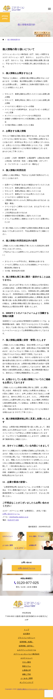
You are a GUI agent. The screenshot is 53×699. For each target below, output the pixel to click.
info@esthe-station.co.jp (18, 517)
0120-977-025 (13, 520)
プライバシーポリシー (26, 638)
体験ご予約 (26, 674)
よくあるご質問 (26, 678)
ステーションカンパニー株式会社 (26, 654)
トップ (26, 630)
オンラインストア (26, 682)
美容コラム (26, 666)
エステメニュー (26, 658)
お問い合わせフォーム (11, 514)
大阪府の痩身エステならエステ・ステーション (32, 689)
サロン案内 (26, 662)
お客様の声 (26, 670)
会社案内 (26, 634)
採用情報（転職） (26, 642)
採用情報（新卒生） (26, 646)
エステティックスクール (26, 650)
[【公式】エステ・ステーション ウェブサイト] (13, 9)
